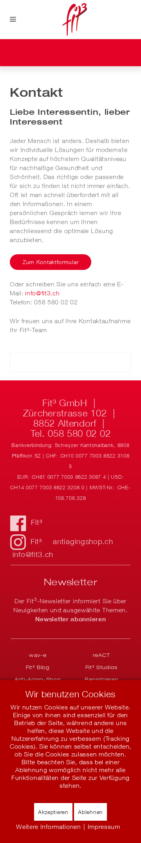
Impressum (104, 826)
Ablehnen (90, 812)
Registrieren (101, 679)
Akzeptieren (53, 812)
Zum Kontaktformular (50, 262)
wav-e (38, 655)
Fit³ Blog (38, 667)
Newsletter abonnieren (70, 619)
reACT (101, 655)
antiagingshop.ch (83, 541)
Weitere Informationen (48, 826)
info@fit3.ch (42, 293)
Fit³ (36, 522)
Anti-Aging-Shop (37, 679)
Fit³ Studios (101, 667)
